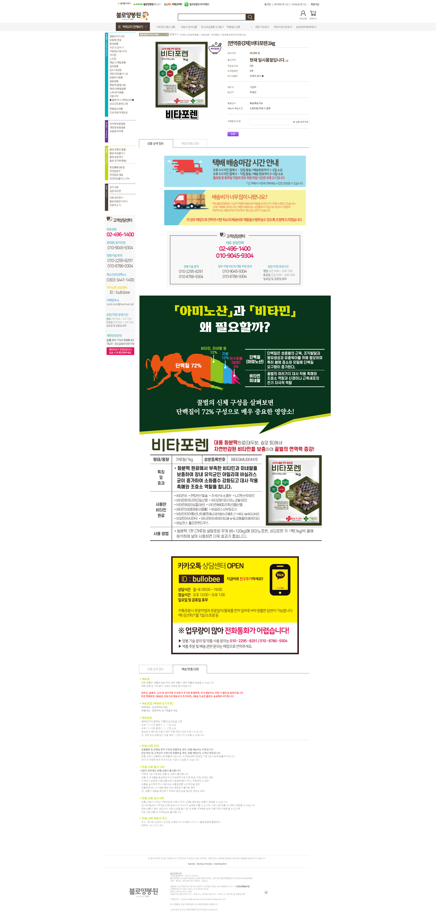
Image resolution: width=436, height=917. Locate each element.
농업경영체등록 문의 (306, 27)
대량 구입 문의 (262, 27)
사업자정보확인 (220, 863)
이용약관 (191, 863)
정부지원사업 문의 (283, 27)
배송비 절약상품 (189, 27)
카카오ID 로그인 (299, 4)
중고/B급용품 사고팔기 (212, 27)
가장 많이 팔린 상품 (165, 27)
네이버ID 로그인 (281, 4)
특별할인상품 (233, 27)
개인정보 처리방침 (204, 863)
